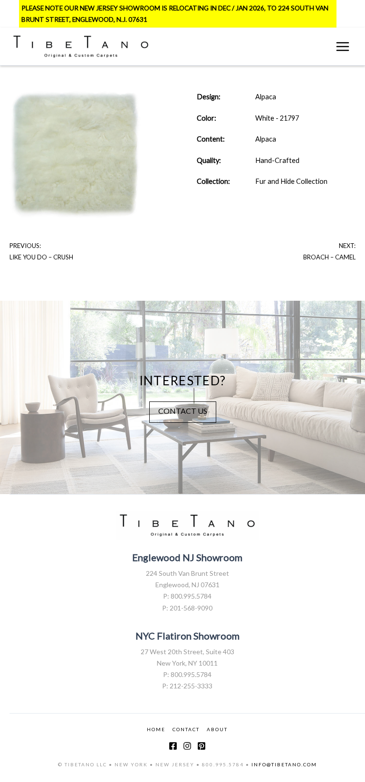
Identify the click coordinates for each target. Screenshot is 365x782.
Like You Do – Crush (41, 257)
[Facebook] (173, 746)
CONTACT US (182, 410)
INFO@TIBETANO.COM (284, 764)
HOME (156, 729)
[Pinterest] (201, 746)
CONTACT (186, 729)
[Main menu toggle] (342, 46)
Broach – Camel (329, 257)
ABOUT (217, 729)
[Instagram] (187, 746)
